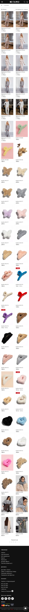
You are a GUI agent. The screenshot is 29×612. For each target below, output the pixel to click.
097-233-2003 (4, 583)
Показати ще (14, 540)
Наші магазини (5, 554)
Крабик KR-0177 (4, 180)
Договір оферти (5, 561)
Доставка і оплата (5, 569)
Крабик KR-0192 (19, 159)
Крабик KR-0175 (4, 284)
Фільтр (4, 9)
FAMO (11, 609)
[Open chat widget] (25, 608)
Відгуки (3, 558)
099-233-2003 (4, 585)
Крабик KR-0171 (19, 471)
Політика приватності (6, 563)
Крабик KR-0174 (19, 284)
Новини (3, 552)
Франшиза (4, 559)
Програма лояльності (6, 573)
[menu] (2, 2)
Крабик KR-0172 (19, 388)
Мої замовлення (5, 556)
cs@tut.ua (3, 589)
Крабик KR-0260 (19, 138)
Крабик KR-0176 (19, 243)
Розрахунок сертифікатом (7, 575)
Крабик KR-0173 (19, 326)
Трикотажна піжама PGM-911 (6, 29)
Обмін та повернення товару (8, 571)
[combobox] (26, 9)
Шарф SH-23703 (19, 492)
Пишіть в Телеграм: (6, 591)
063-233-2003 (4, 587)
